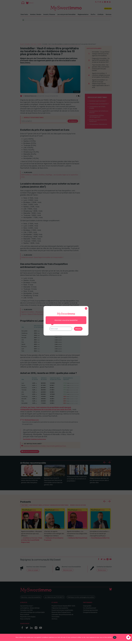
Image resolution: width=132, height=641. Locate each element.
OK (115, 637)
